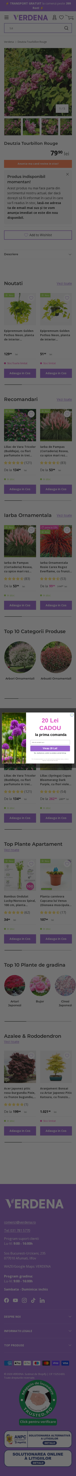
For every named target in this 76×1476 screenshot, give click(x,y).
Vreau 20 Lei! (50, 748)
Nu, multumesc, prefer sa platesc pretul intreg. (50, 753)
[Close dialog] (71, 715)
